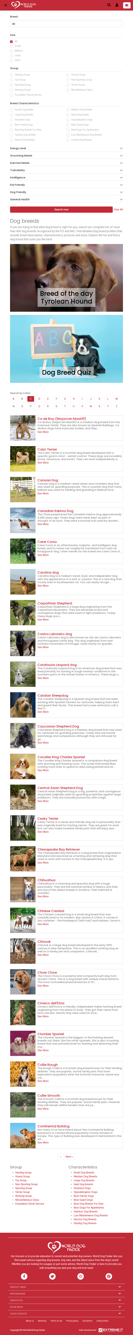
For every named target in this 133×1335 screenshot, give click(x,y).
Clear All (118, 209)
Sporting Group (23, 84)
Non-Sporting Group (81, 79)
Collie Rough (47, 1064)
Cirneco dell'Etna (50, 1003)
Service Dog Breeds (25, 139)
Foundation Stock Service (28, 95)
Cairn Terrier (47, 449)
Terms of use (56, 1321)
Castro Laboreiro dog (54, 634)
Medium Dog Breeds (81, 109)
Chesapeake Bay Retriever (58, 849)
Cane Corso (47, 541)
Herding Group (22, 74)
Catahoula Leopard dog (57, 665)
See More (43, 431)
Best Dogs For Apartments (85, 129)
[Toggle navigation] (5, 5)
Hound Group (78, 74)
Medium (19, 50)
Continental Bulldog (53, 1126)
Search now (61, 209)
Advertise (42, 1321)
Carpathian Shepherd (54, 603)
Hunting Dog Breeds (81, 139)
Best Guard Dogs (80, 124)
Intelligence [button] (17, 177)
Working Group (22, 89)
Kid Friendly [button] (17, 185)
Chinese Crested (50, 911)
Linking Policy (102, 1321)
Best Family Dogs (24, 124)
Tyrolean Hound (66, 301)
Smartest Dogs (22, 119)
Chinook (44, 941)
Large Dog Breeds (24, 114)
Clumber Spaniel (50, 1034)
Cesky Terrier (47, 818)
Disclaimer (87, 1321)
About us (30, 1321)
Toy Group (20, 79)
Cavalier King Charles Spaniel (61, 757)
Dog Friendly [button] (18, 192)
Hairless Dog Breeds (25, 134)
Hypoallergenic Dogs (82, 119)
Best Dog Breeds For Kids (28, 129)
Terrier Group (78, 84)
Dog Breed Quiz (66, 372)
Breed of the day (66, 293)
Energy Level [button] (18, 148)
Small (18, 46)
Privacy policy (72, 1321)
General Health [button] (20, 199)
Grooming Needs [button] (21, 155)
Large (17, 55)
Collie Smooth (48, 1095)
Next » (69, 1156)
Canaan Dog (47, 480)
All (16, 41)
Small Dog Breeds (24, 109)
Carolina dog (48, 572)
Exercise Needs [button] (20, 163)
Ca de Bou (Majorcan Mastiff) (61, 418)
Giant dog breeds (80, 114)
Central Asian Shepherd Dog (60, 788)
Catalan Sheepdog (52, 695)
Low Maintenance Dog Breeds (86, 134)
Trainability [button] (17, 170)
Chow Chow (47, 972)
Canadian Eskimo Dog (55, 511)
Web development (87, 1330)
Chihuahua (46, 880)
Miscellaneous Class (82, 89)
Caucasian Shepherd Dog (58, 726)
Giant (17, 60)
